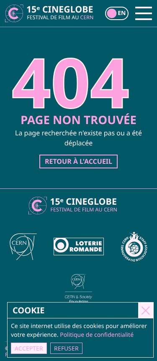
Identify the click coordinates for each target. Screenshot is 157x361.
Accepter (29, 348)
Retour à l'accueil (78, 161)
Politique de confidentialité (97, 335)
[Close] (145, 310)
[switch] (117, 13)
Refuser (66, 348)
